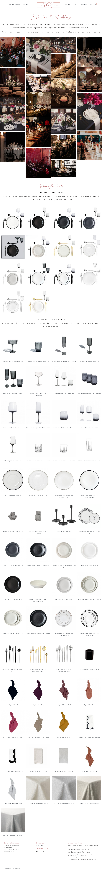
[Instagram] (37, 851)
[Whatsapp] (43, 851)
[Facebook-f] (40, 851)
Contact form (39, 845)
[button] (91, 5)
